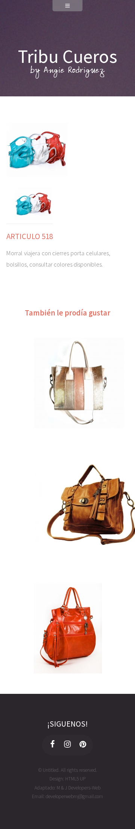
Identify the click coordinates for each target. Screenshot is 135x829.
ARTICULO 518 (29, 236)
